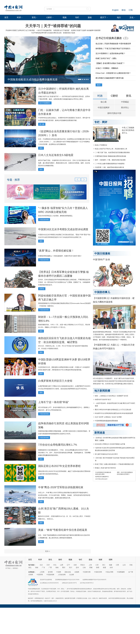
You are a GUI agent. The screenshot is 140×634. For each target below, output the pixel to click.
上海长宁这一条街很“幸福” (53, 402)
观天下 (103, 17)
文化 (131, 17)
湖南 (36, 567)
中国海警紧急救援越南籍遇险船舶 (106, 421)
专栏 (77, 17)
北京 (41, 565)
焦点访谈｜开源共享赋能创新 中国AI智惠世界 (113, 44)
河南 (130, 565)
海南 (57, 567)
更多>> (47, 551)
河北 (54, 565)
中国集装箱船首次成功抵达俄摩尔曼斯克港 (33, 79)
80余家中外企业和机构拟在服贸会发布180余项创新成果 (114, 413)
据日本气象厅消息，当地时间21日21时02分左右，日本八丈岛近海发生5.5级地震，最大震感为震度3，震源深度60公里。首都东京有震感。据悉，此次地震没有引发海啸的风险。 (64, 162)
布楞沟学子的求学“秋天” (103, 399)
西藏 (90, 567)
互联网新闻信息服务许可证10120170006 (67, 579)
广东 (43, 567)
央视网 (76, 572)
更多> (99, 85)
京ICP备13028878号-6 (86, 583)
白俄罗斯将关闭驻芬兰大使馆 (55, 380)
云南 (84, 567)
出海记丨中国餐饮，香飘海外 (107, 68)
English (115, 10)
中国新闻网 (50, 574)
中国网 (58, 572)
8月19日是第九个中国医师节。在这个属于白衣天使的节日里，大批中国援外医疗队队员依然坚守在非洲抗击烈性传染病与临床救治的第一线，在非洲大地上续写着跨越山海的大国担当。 (114, 381)
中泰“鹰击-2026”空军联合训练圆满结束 (60, 487)
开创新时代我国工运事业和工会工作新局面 (20, 30)
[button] (79, 79)
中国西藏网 (121, 572)
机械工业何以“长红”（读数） (107, 58)
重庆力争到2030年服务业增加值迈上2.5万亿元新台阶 (113, 409)
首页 (6, 17)
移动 (124, 10)
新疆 (104, 567)
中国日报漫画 (102, 253)
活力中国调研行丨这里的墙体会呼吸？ (110, 53)
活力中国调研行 (44, 103)
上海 (90, 565)
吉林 (75, 565)
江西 (117, 565)
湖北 (29, 567)
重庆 (63, 567)
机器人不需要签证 (101, 145)
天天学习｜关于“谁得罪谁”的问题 (53, 26)
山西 (61, 565)
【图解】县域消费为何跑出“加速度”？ (110, 63)
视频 (64, 17)
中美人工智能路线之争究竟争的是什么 (128, 130)
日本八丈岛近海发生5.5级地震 (55, 155)
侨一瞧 (41, 124)
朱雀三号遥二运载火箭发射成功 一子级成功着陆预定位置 (114, 464)
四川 (70, 567)
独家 (100, 559)
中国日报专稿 (44, 219)
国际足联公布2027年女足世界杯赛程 (59, 465)
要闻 (41, 148)
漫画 (90, 17)
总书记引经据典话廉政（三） (113, 38)
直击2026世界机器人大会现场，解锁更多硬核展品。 (56, 216)
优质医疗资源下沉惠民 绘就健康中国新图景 (86, 30)
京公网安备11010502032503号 (49, 583)
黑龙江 (82, 565)
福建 (110, 565)
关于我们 (8, 568)
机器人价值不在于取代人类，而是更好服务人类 (111, 149)
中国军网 (40, 574)
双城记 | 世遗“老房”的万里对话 (105, 468)
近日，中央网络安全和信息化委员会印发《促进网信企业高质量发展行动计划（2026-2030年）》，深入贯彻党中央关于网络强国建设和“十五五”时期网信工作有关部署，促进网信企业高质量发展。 (64, 141)
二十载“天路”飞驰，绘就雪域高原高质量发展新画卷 (112, 152)
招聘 (110, 559)
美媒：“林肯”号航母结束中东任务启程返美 (62, 529)
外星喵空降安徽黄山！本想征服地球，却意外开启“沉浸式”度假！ (60, 256)
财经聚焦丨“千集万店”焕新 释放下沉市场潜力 (113, 48)
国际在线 (68, 572)
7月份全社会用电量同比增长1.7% (57, 444)
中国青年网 (86, 572)
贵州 (77, 567)
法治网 (71, 574)
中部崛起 (125, 102)
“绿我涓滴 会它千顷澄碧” (61, 30)
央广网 (130, 572)
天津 (48, 565)
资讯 (34, 17)
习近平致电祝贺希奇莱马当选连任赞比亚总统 (46, 33)
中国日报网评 (103, 107)
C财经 (49, 17)
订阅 (131, 10)
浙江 (103, 565)
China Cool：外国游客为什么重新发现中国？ (113, 73)
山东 (124, 565)
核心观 (104, 102)
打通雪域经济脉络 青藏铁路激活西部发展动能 (110, 156)
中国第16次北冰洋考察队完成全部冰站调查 (63, 229)
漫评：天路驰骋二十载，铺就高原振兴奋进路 (110, 160)
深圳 (111, 567)
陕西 (97, 567)
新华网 (50, 572)
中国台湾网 (109, 572)
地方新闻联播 (102, 390)
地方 (119, 17)
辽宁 (68, 565)
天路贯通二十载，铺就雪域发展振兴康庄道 (109, 167)
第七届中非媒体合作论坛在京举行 (106, 454)
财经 (60, 559)
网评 (104, 122)
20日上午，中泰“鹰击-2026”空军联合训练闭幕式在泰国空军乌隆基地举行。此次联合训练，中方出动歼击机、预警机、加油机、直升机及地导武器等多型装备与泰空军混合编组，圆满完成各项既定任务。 (64, 495)
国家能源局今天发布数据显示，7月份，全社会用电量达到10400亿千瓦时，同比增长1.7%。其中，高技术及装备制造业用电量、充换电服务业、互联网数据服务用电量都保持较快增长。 (64, 452)
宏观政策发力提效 (69, 33)
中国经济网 (98, 572)
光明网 (30, 574)
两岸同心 (125, 107)
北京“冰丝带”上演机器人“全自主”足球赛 (108, 417)
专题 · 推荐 (13, 179)
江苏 (97, 565)
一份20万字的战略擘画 (44, 30)
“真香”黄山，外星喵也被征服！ (56, 250)
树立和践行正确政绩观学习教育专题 (110, 78)
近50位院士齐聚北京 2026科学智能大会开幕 (110, 444)
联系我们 (15, 568)
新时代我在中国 (114, 113)
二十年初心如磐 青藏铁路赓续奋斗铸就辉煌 (109, 163)
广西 (50, 567)
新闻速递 (99, 432)
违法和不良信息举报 (46, 579)
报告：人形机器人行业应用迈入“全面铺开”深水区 (111, 396)
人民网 (42, 572)
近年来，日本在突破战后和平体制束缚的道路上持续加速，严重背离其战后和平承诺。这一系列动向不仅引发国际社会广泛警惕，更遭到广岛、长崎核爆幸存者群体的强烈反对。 (64, 282)
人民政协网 (62, 574)
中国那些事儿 (102, 292)
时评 (19, 17)
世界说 (41, 289)
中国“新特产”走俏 (101, 259)
